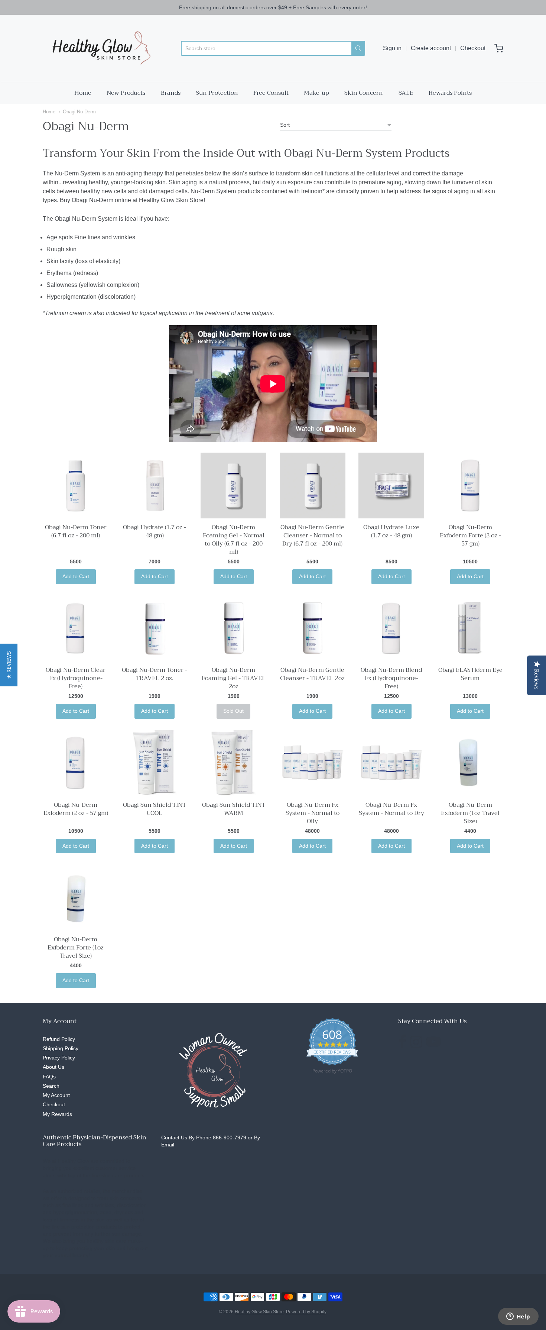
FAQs (49, 1077)
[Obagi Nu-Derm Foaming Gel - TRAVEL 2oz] (233, 628)
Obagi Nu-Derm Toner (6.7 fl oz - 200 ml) (76, 531)
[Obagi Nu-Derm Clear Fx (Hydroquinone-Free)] (75, 628)
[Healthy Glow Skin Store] (99, 48)
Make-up (316, 93)
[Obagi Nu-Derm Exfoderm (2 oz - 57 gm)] (75, 763)
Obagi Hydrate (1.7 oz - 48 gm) (154, 531)
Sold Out (233, 711)
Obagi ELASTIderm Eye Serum (470, 674)
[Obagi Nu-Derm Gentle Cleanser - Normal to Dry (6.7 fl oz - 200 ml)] (312, 485)
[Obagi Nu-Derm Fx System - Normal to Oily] (312, 763)
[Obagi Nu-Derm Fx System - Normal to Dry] (391, 763)
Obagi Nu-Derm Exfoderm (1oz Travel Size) (470, 813)
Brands (171, 93)
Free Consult (271, 93)
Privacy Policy (59, 1058)
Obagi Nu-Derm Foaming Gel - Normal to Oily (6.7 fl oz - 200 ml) (233, 539)
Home (82, 93)
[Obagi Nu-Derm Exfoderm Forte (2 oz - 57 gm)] (470, 485)
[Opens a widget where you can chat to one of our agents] (518, 1317)
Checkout (472, 48)
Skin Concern (363, 93)
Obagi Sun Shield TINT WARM (233, 809)
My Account (56, 1095)
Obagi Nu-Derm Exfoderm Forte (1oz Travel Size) (76, 947)
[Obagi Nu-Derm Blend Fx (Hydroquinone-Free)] (391, 628)
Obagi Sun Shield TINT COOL (154, 809)
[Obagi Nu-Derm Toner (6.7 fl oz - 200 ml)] (75, 485)
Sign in (392, 48)
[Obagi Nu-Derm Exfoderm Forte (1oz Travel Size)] (75, 897)
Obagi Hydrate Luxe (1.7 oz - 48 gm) (391, 531)
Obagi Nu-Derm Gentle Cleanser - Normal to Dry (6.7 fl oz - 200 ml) (312, 535)
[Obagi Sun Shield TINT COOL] (155, 763)
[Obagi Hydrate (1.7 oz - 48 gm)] (155, 485)
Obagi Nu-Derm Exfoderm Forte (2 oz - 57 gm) (470, 535)
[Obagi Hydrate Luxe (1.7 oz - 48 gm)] (391, 485)
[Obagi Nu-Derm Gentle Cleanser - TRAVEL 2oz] (312, 628)
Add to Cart (75, 576)
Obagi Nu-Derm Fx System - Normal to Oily (312, 813)
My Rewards (57, 1114)
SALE (406, 93)
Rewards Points (450, 93)
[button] (8, 665)
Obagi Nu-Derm (79, 111)
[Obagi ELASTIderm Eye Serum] (470, 628)
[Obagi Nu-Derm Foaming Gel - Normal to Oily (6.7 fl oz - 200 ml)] (233, 485)
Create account (431, 48)
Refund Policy (59, 1039)
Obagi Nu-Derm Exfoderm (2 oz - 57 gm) (75, 809)
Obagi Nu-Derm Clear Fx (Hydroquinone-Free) (75, 678)
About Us (53, 1067)
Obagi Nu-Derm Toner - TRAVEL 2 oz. (154, 674)
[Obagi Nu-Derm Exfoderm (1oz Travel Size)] (470, 763)
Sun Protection (217, 93)
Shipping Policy (60, 1048)
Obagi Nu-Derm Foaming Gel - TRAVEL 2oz (234, 678)
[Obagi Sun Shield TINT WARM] (233, 763)
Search (51, 1086)
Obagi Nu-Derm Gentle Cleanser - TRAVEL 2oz (312, 674)
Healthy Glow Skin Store (259, 1311)
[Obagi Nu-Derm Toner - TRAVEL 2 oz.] (155, 628)
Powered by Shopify (306, 1311)
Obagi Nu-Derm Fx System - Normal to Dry (391, 809)
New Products (126, 93)
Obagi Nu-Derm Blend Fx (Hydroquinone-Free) (391, 678)
